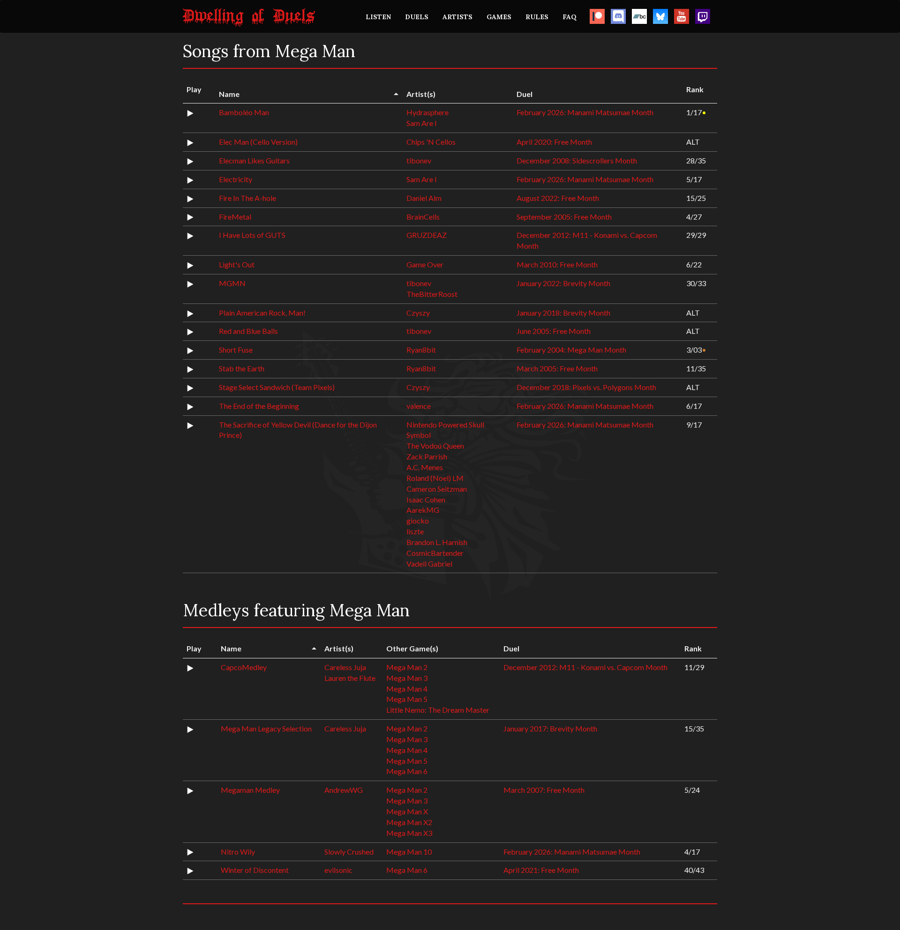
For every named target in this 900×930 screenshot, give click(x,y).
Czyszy (418, 312)
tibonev (418, 160)
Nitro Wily (238, 851)
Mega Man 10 (409, 851)
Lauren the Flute (349, 677)
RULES (536, 17)
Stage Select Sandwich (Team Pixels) (277, 387)
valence (418, 405)
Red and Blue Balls (248, 330)
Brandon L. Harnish (436, 542)
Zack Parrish (426, 456)
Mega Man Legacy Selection (266, 728)
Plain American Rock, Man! (262, 312)
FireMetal (235, 216)
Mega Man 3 (407, 677)
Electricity (235, 179)
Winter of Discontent (255, 869)
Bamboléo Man (244, 112)
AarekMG (422, 509)
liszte (415, 531)
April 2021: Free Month (541, 869)
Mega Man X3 (409, 832)
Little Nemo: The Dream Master (437, 709)
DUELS (416, 17)
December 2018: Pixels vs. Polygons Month (586, 387)
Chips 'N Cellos (431, 141)
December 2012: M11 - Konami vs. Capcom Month (585, 667)
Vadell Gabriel (429, 563)
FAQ (569, 17)
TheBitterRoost (432, 293)
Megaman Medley (250, 789)
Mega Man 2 (407, 667)
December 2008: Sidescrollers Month (577, 160)
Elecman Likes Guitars (254, 160)
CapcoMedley (244, 667)
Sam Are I (421, 122)
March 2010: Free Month (557, 264)
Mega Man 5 (407, 698)
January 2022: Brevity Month (563, 283)
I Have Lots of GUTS (252, 234)
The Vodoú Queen (435, 445)
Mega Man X (407, 811)
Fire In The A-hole (247, 197)
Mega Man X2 (409, 822)
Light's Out (237, 264)
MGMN (232, 283)
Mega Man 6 (407, 771)
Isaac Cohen (425, 499)
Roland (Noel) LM (435, 477)
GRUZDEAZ (426, 234)
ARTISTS (457, 17)
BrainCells (423, 216)
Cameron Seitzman (436, 488)
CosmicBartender (435, 552)
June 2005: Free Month (554, 330)
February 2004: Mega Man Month (571, 349)
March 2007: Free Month (544, 789)
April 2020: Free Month (554, 141)
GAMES (499, 17)
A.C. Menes (424, 467)
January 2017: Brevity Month (550, 728)
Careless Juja (345, 667)
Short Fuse (236, 349)
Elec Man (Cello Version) (258, 141)
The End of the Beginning (259, 405)
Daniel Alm (424, 197)
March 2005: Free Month (557, 368)
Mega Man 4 (407, 688)
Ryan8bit (421, 349)
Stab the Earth (241, 368)
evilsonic (338, 869)
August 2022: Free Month (558, 197)
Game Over (424, 264)
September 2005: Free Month (564, 216)
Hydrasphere (427, 112)
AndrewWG (343, 789)
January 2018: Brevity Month (563, 312)
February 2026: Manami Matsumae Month (585, 112)
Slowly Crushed (349, 851)
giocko (417, 520)
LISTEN (378, 17)
